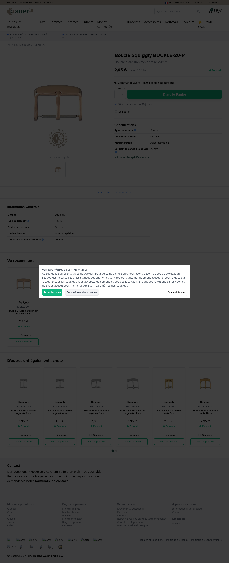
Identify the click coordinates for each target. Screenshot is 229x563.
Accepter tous (52, 292)
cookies (89, 273)
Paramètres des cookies (81, 292)
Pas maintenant (177, 292)
